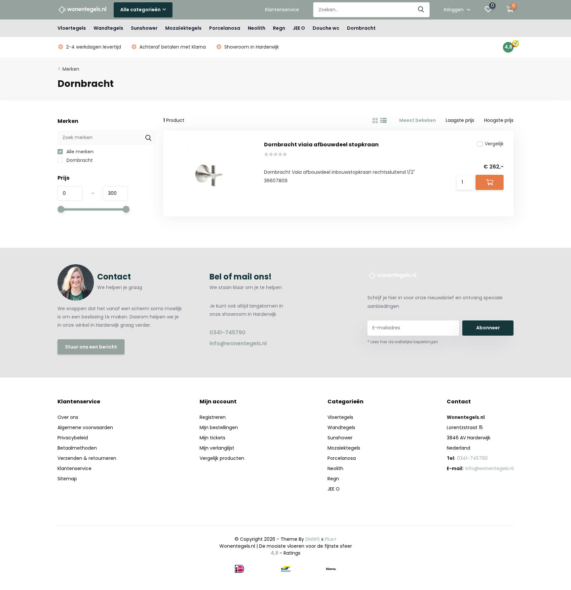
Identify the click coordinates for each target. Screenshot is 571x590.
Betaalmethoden (77, 448)
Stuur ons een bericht (91, 347)
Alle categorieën (140, 9)
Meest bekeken (417, 120)
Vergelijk (494, 143)
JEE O (299, 28)
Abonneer (488, 327)
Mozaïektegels (183, 28)
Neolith (256, 28)
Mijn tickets (212, 437)
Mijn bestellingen (219, 427)
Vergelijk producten (222, 458)
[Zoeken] (421, 9)
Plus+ (331, 539)
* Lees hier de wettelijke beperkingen (402, 342)
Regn (279, 28)
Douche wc (326, 28)
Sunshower (144, 28)
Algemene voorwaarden (85, 427)
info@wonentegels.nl (238, 343)
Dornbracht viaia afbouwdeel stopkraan (321, 144)
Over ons (67, 417)
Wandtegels (108, 28)
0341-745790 (227, 332)
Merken (70, 69)
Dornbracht (361, 28)
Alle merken (79, 151)
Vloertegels (71, 28)
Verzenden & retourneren (86, 458)
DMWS (312, 539)
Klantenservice (282, 9)
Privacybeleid (72, 437)
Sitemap (67, 478)
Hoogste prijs (499, 120)
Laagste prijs (460, 120)
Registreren (213, 417)
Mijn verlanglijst (217, 448)
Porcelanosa (224, 28)
